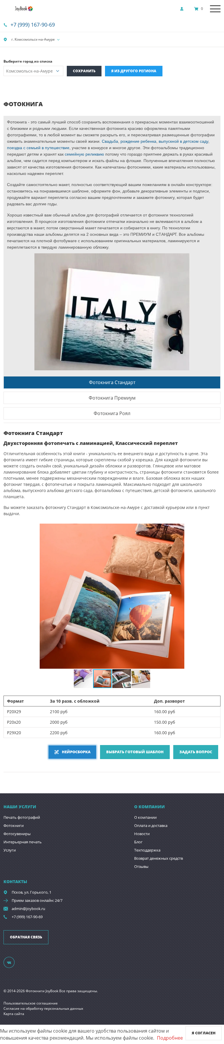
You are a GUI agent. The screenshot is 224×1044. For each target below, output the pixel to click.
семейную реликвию (84, 154)
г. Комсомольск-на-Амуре (32, 39)
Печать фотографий (22, 817)
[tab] (112, 382)
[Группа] (13, 962)
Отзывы (141, 866)
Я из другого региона (133, 70)
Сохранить (84, 70)
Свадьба (109, 141)
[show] (183, 9)
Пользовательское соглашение (31, 1003)
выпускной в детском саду (183, 141)
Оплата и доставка (150, 825)
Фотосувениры (17, 833)
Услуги (10, 850)
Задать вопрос (195, 751)
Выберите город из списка (28, 61)
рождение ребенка (138, 141)
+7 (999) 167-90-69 (32, 24)
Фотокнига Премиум (112, 398)
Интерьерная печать (23, 842)
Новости (142, 833)
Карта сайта (14, 1013)
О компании (145, 817)
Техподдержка (147, 850)
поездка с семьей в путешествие (38, 147)
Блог (138, 842)
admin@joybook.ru (28, 908)
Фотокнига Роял (112, 413)
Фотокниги (14, 825)
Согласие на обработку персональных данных (43, 1008)
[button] (215, 529)
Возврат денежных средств (158, 858)
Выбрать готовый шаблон (135, 751)
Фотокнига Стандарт (112, 382)
